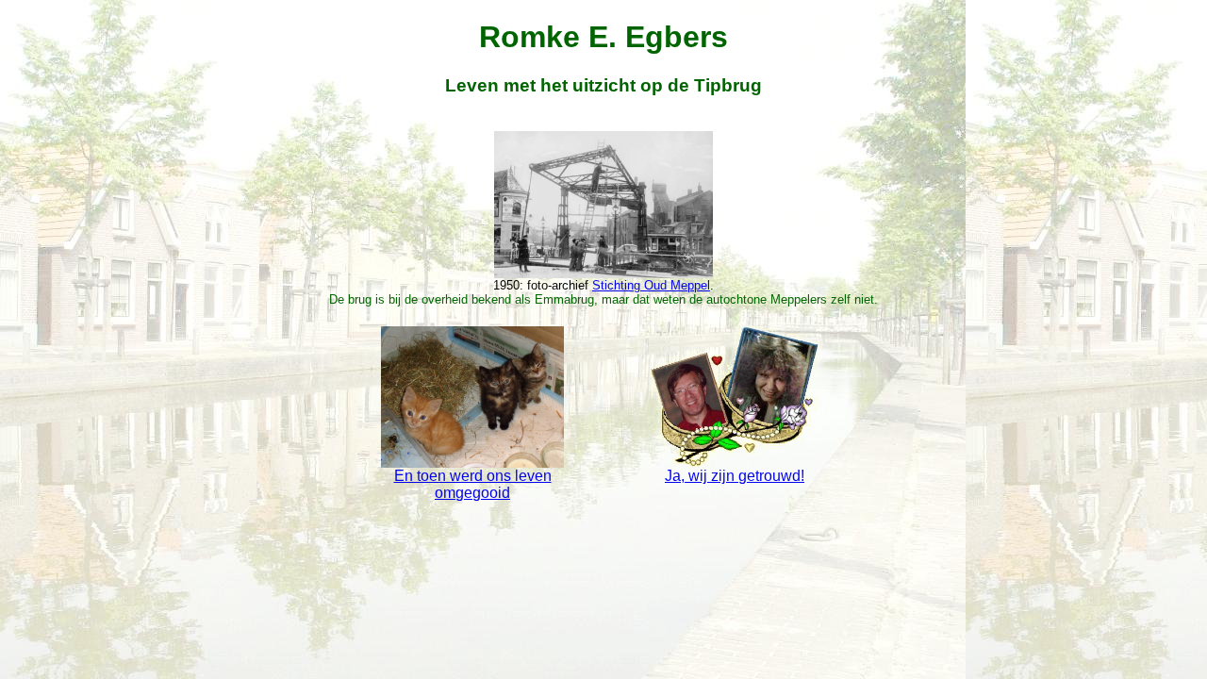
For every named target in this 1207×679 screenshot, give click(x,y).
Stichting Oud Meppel (651, 285)
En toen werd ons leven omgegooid (473, 484)
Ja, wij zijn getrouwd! (734, 476)
